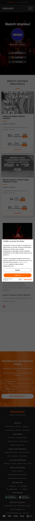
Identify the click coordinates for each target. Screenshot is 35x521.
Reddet (17, 270)
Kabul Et (17, 275)
